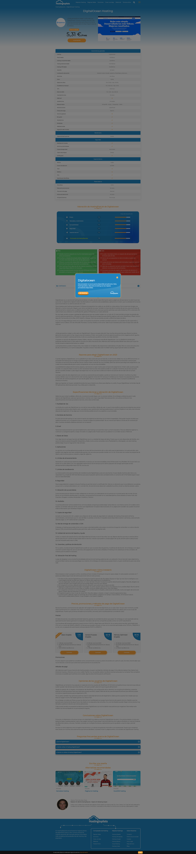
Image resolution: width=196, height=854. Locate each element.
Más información (84, 852)
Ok (140, 852)
